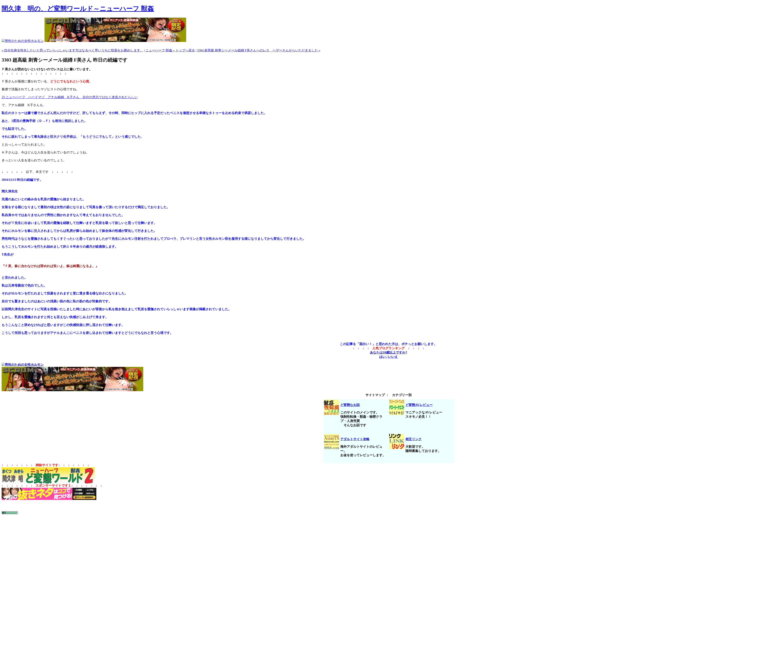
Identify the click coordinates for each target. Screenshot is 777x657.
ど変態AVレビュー (419, 405)
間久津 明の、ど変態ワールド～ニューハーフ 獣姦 (78, 8)
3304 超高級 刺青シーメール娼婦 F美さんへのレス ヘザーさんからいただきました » (258, 50)
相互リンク (413, 439)
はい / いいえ (388, 356)
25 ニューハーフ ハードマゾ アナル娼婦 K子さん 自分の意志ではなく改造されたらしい (70, 97)
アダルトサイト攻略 (354, 439)
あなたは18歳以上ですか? (388, 352)
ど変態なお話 (350, 405)
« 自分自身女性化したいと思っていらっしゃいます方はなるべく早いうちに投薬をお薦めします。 (72, 50)
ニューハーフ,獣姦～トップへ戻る (170, 50)
